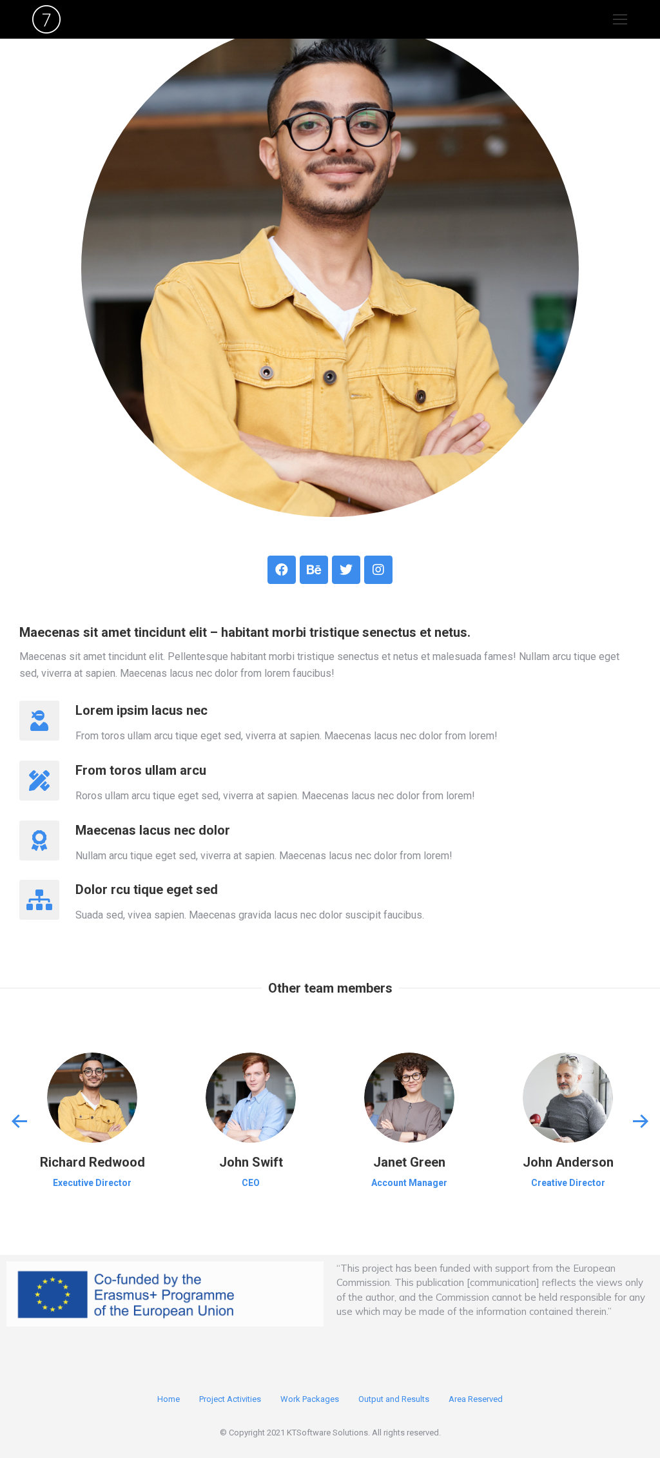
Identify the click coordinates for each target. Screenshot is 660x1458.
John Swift (251, 1162)
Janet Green (409, 1162)
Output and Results (393, 1399)
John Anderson (568, 1162)
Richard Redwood (92, 1162)
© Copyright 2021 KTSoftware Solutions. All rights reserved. (330, 1432)
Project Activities (230, 1399)
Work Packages (309, 1399)
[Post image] (92, 1098)
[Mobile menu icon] (620, 19)
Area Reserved (476, 1399)
